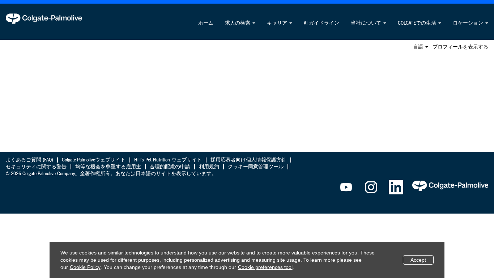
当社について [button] (367, 23)
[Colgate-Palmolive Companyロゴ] (43, 18)
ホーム (205, 23)
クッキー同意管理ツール (256, 166)
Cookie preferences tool (265, 267)
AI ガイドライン (321, 23)
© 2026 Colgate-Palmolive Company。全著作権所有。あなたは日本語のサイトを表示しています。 (111, 173)
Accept (418, 260)
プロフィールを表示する (460, 47)
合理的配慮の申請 (170, 166)
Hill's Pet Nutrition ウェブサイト (168, 160)
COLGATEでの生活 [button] (418, 23)
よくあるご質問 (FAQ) (29, 160)
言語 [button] (419, 47)
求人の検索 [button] (238, 23)
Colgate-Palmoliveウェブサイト (93, 160)
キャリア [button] (278, 23)
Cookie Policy (85, 267)
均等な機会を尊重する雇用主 (108, 166)
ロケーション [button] (469, 23)
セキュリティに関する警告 (36, 166)
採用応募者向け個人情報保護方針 (248, 160)
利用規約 (209, 166)
